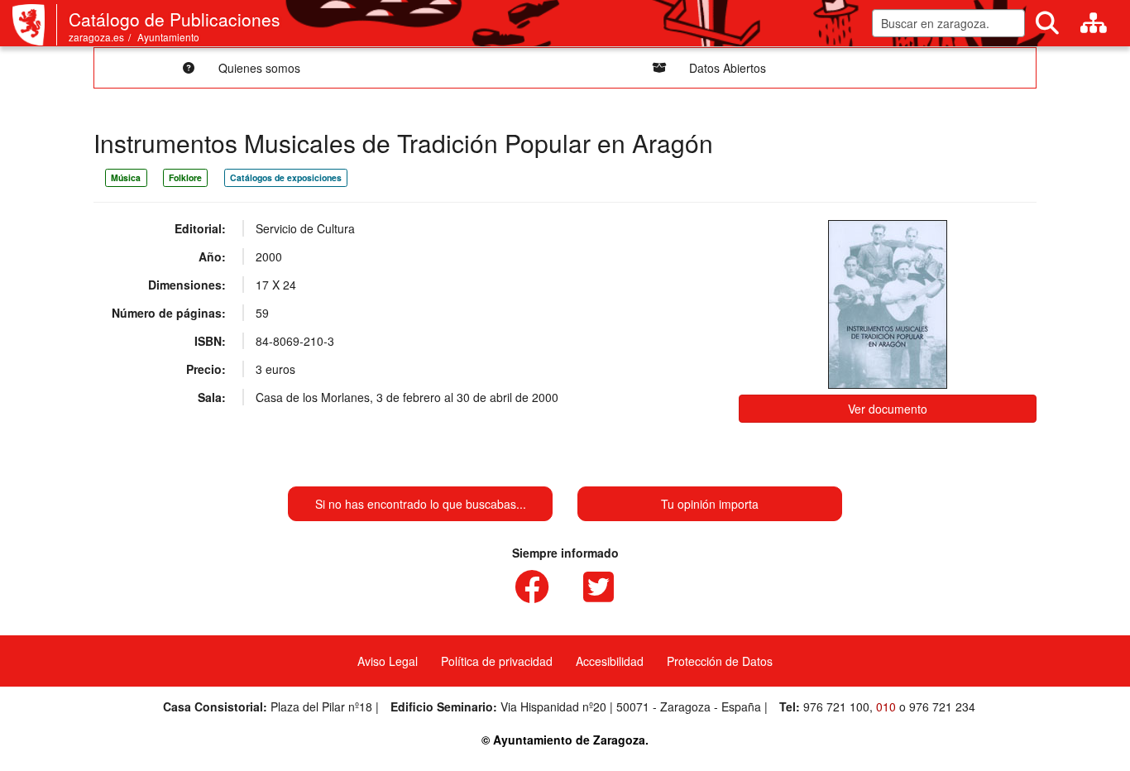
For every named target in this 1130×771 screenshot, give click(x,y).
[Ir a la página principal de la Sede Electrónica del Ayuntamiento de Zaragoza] (34, 24)
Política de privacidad (497, 661)
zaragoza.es (96, 37)
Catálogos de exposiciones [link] (286, 177)
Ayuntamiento (168, 37)
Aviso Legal (387, 661)
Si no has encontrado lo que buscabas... (420, 504)
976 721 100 (836, 706)
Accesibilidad (610, 661)
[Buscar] (1047, 23)
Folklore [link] (185, 177)
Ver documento (887, 408)
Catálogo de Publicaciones (174, 19)
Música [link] (126, 177)
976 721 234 (942, 706)
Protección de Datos (720, 661)
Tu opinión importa (710, 504)
